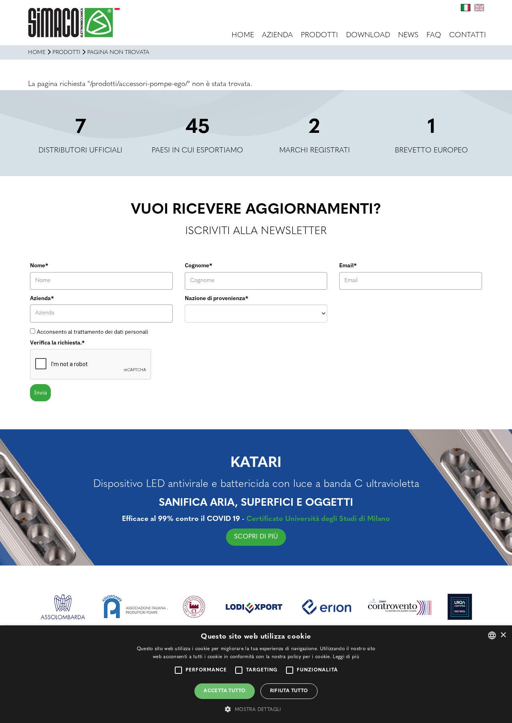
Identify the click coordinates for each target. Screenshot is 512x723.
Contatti (467, 35)
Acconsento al (92, 331)
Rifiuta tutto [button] (289, 691)
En (479, 7)
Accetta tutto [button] (224, 691)
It (465, 7)
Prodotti (319, 35)
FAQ (433, 35)
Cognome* (198, 265)
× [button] (503, 635)
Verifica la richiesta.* (57, 342)
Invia (40, 392)
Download (368, 35)
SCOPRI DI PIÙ (256, 537)
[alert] (256, 674)
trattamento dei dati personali (111, 331)
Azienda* (42, 298)
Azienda (277, 35)
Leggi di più (346, 657)
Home (243, 35)
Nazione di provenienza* (216, 298)
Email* (348, 265)
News (408, 35)
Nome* (39, 265)
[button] (256, 709)
